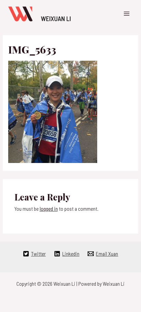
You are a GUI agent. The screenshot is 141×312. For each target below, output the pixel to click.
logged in (49, 208)
